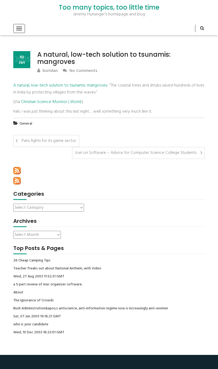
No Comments (82, 71)
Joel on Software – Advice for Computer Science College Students (135, 152)
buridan (49, 71)
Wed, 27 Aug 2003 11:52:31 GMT (38, 276)
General (25, 124)
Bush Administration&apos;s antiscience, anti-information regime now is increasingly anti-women (90, 308)
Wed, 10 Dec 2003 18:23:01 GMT (38, 332)
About (18, 292)
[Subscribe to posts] (17, 170)
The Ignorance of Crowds (33, 300)
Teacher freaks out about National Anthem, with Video (57, 268)
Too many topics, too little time (109, 7)
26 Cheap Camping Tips (32, 260)
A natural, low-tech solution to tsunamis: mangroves (60, 85)
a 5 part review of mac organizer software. (48, 284)
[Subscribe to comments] (17, 180)
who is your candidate (30, 324)
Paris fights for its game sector (49, 140)
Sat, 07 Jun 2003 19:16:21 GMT (37, 316)
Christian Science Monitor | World (51, 102)
